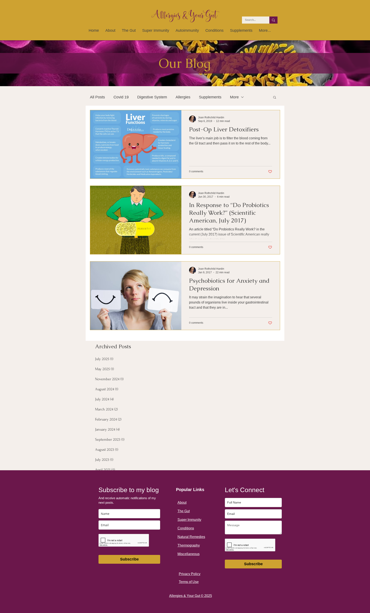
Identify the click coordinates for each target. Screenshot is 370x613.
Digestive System (152, 97)
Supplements (210, 97)
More (234, 97)
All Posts (97, 97)
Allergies (183, 97)
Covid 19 (121, 97)
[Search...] (273, 20)
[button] (275, 97)
